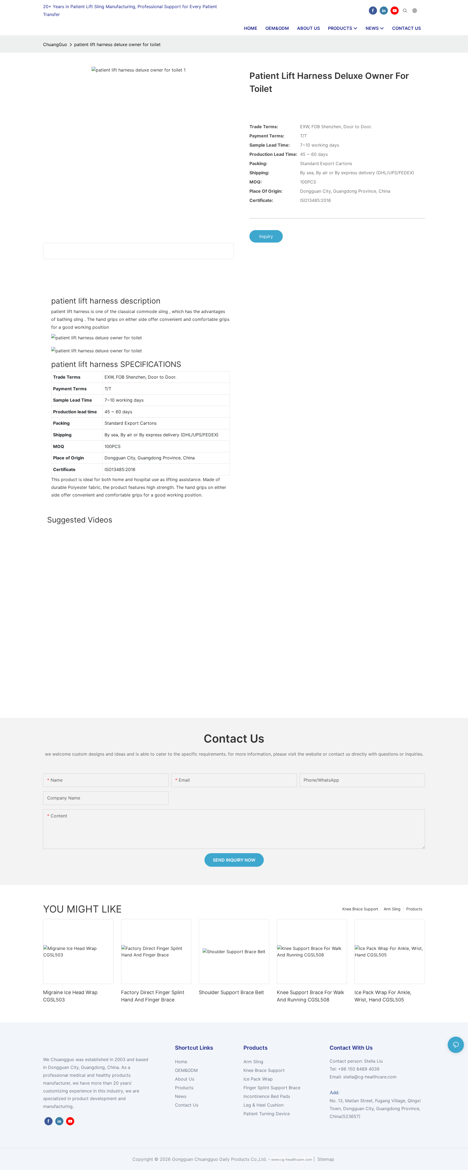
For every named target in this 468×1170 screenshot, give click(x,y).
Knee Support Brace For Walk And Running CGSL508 (310, 996)
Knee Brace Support (360, 909)
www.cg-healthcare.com (292, 1159)
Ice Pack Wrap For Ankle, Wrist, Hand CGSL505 (383, 996)
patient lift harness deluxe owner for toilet (117, 44)
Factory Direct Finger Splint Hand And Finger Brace (152, 996)
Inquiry (266, 236)
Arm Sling (392, 909)
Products (414, 909)
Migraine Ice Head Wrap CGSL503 (70, 996)
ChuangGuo (55, 44)
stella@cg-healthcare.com (369, 1076)
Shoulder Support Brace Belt (231, 992)
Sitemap (325, 1159)
